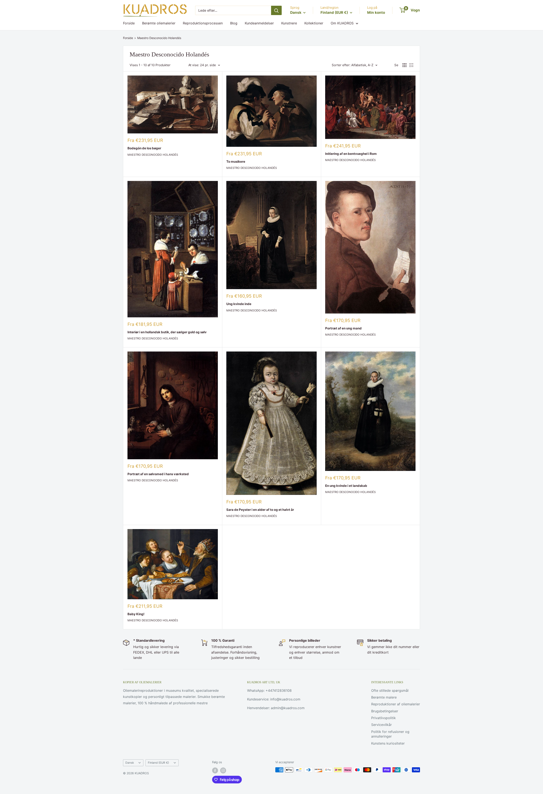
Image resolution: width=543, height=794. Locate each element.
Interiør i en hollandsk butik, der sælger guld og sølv (167, 332)
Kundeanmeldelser (259, 23)
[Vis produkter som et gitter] (404, 65)
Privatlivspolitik (383, 718)
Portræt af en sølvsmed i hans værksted (158, 474)
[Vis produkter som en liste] (411, 65)
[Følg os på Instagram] (223, 770)
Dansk (129, 762)
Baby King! (135, 614)
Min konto (376, 12)
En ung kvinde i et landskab (346, 486)
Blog (233, 23)
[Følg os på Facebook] (215, 770)
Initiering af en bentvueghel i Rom (351, 154)
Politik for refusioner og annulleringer (390, 734)
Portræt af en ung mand (343, 328)
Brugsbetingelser (384, 711)
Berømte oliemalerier (158, 23)
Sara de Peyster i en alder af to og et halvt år (260, 510)
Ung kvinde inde (238, 304)
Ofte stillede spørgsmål (390, 690)
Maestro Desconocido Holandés (159, 38)
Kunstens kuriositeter (388, 743)
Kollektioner (313, 23)
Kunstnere (289, 23)
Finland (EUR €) (158, 762)
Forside (129, 23)
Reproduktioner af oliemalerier (395, 704)
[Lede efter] (276, 10)
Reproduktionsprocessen (203, 23)
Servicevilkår (381, 725)
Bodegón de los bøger (144, 148)
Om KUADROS (342, 23)
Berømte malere (384, 697)
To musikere (235, 162)
